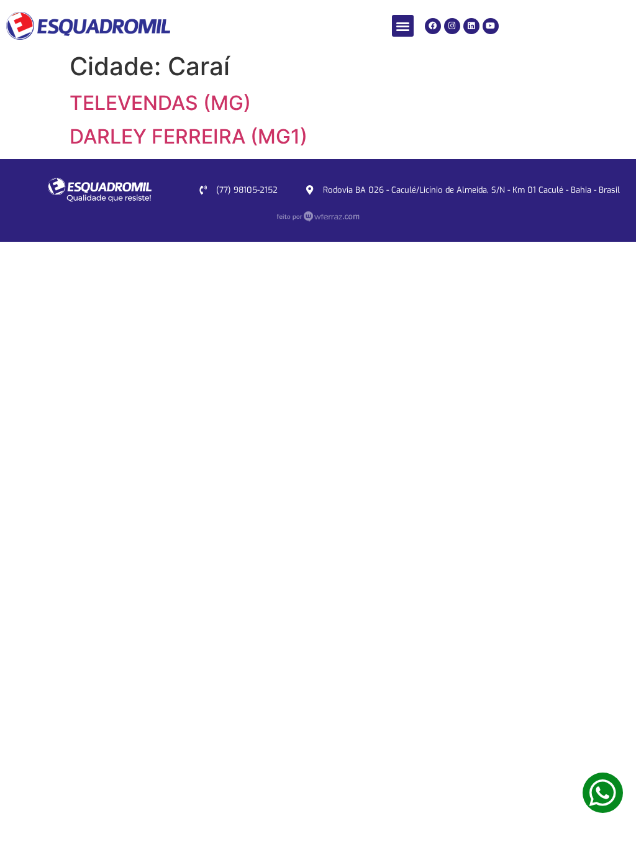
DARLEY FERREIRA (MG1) (188, 136)
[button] (403, 26)
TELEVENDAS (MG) (160, 103)
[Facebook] (433, 26)
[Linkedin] (471, 26)
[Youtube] (491, 26)
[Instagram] (452, 26)
